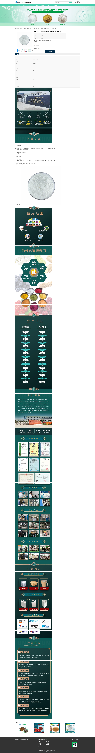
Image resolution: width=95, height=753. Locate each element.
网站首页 (21, 28)
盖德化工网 (46, 751)
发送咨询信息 (50, 51)
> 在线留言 (39, 746)
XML (55, 750)
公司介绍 (24, 5)
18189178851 (77, 2)
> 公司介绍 (47, 741)
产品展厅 (36, 5)
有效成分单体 (29, 28)
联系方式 (49, 5)
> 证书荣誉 (39, 744)
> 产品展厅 (47, 743)
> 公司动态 (39, 743)
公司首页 (18, 5)
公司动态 (30, 5)
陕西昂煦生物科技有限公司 (42, 750)
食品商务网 (50, 751)
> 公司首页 (39, 741)
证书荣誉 (43, 5)
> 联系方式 (47, 744)
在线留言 (55, 5)
